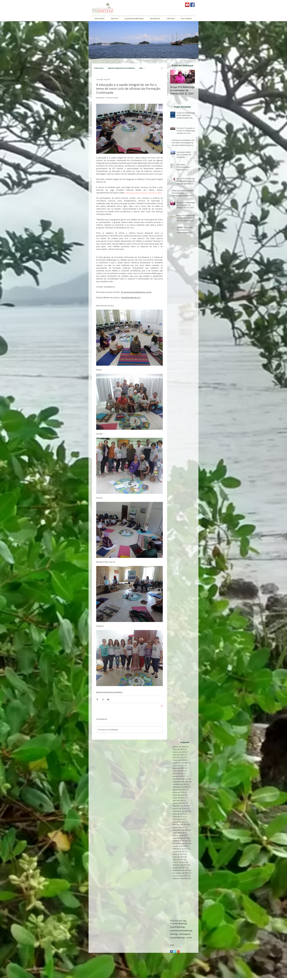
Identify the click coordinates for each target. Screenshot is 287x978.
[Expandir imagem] (129, 338)
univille (189, 938)
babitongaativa (184, 934)
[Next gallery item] (160, 337)
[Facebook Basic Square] (171, 951)
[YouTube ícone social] (187, 5)
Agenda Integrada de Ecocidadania (121, 68)
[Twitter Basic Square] (175, 951)
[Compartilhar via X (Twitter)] (103, 699)
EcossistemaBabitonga (178, 923)
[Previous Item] (174, 76)
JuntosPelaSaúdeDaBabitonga (181, 930)
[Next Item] (191, 76)
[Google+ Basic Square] (178, 951)
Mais (141, 68)
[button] (162, 68)
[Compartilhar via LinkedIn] (108, 699)
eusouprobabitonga (177, 938)
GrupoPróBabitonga (177, 927)
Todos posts (98, 68)
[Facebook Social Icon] (192, 5)
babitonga (174, 934)
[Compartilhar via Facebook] (97, 699)
